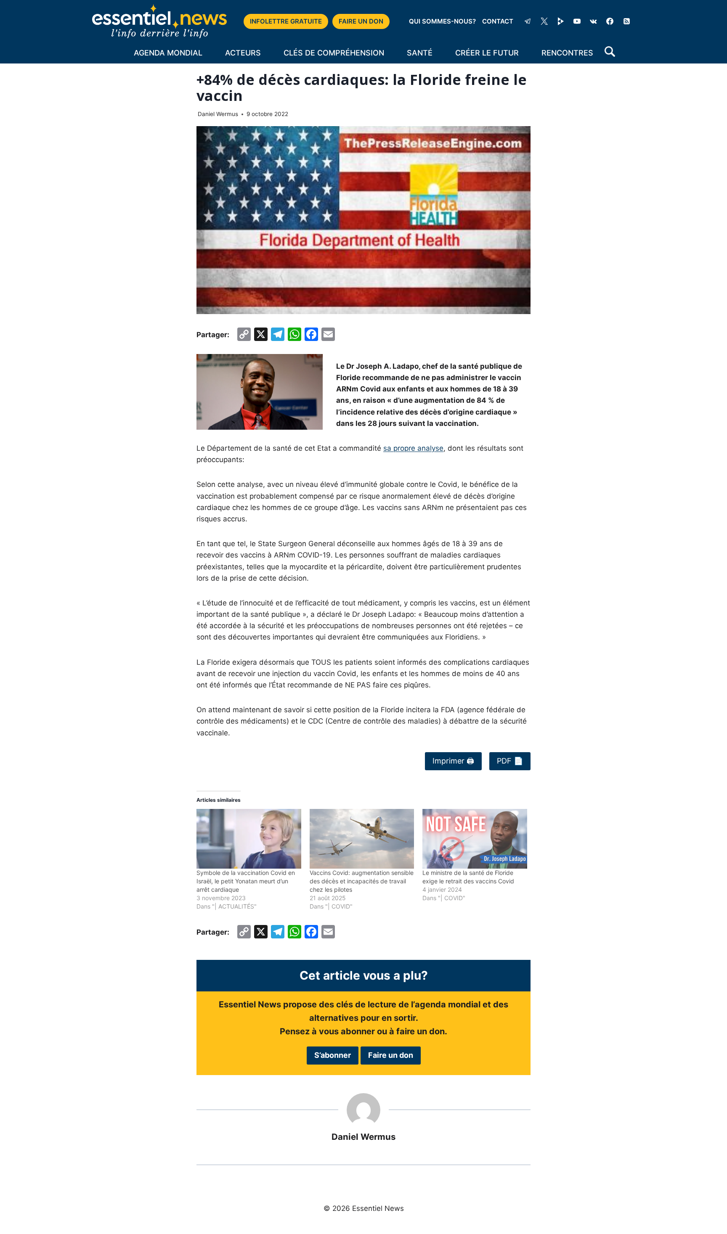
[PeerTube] (561, 21)
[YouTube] (577, 21)
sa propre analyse (413, 448)
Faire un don (390, 1055)
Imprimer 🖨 (453, 760)
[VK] (593, 21)
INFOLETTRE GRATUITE (286, 21)
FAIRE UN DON (361, 21)
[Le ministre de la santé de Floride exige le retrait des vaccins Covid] (474, 839)
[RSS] (626, 21)
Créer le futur (487, 52)
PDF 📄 (510, 760)
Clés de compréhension (334, 52)
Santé (419, 52)
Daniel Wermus (218, 114)
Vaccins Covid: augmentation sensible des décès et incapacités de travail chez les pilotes (362, 881)
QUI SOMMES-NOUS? (442, 21)
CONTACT (497, 21)
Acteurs (243, 52)
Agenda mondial (168, 52)
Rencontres (567, 52)
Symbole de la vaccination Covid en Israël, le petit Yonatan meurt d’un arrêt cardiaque (245, 881)
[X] (544, 21)
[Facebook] (610, 21)
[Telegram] (527, 21)
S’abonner (332, 1055)
